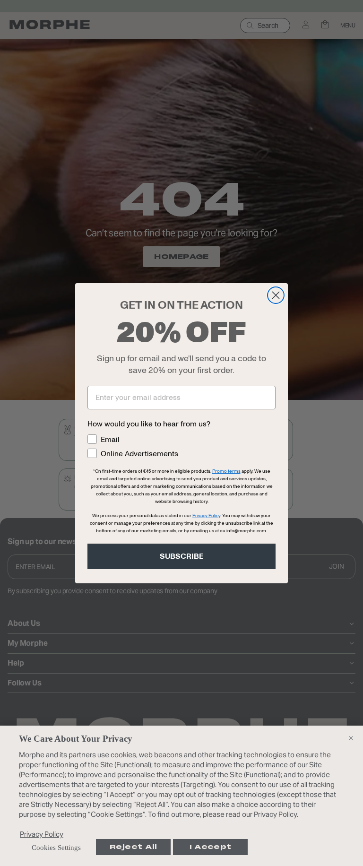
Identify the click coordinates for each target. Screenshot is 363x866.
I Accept (210, 847)
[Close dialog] (276, 295)
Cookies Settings (56, 847)
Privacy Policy (41, 834)
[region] (181, 796)
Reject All (133, 847)
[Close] (350, 738)
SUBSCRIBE (182, 556)
